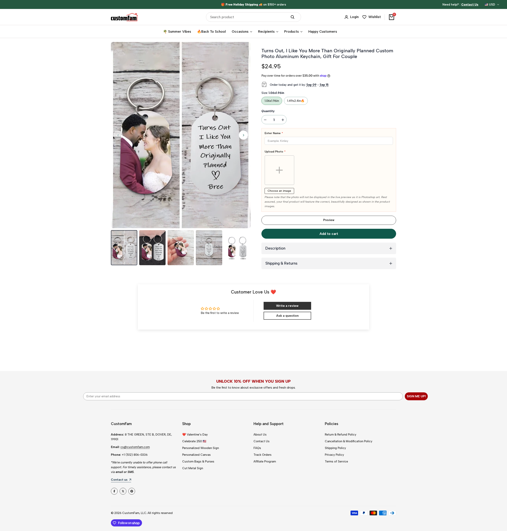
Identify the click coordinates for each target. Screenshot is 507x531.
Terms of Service (336, 461)
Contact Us (262, 441)
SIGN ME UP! (416, 396)
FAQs (257, 448)
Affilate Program (265, 461)
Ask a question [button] (287, 315)
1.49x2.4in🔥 (296, 101)
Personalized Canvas (196, 455)
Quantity (267, 111)
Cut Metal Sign (192, 468)
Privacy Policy (334, 455)
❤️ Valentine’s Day (195, 434)
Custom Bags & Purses (198, 461)
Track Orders (263, 455)
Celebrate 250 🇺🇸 (194, 441)
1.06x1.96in (272, 101)
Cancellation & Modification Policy (348, 441)
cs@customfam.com (135, 447)
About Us (260, 434)
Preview (328, 220)
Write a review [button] (287, 306)
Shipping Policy (335, 448)
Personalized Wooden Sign (200, 448)
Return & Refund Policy (340, 434)
